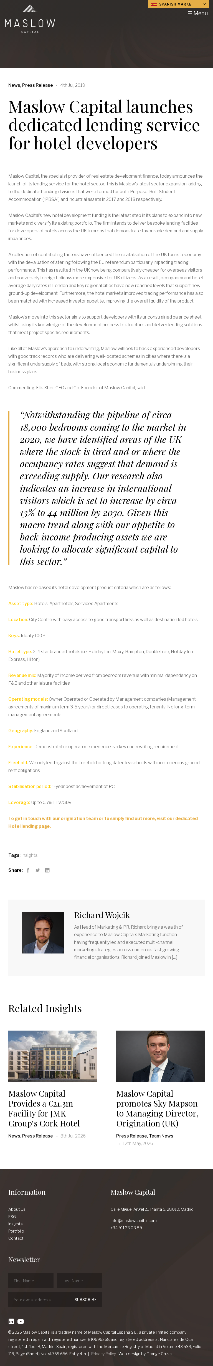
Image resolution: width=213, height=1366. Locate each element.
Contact (16, 1238)
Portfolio (16, 1231)
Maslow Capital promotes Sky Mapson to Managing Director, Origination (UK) (157, 1108)
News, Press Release (30, 1136)
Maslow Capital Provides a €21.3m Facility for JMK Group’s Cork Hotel (44, 1108)
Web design (129, 1353)
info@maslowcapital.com (134, 1220)
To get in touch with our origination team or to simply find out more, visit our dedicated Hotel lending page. (103, 822)
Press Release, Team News (144, 1136)
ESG (12, 1216)
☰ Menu (197, 13)
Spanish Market (176, 4)
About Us (17, 1209)
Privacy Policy (103, 1353)
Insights (29, 855)
